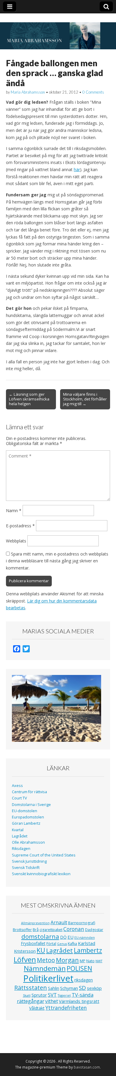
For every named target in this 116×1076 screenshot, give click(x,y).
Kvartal (17, 829)
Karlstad (86, 943)
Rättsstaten (30, 988)
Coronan (73, 929)
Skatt (27, 995)
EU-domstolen (24, 810)
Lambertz (88, 950)
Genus (62, 944)
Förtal (51, 943)
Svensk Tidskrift (26, 867)
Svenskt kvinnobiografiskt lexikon (41, 873)
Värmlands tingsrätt (79, 1001)
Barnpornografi (81, 922)
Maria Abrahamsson (28, 92)
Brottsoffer (22, 929)
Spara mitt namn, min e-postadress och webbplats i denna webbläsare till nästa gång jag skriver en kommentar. (57, 561)
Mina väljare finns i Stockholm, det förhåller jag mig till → (85, 399)
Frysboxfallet (33, 943)
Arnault (59, 922)
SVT (52, 994)
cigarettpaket (51, 929)
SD (82, 987)
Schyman (69, 988)
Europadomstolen (28, 817)
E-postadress (20, 525)
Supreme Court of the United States (44, 855)
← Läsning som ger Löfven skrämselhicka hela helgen (29, 399)
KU (41, 950)
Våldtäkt (37, 1008)
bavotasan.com (87, 1067)
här (77, 169)
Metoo (46, 960)
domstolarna (40, 936)
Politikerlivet (48, 978)
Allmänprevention (35, 923)
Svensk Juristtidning (29, 861)
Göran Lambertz (26, 823)
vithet (51, 1001)
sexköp (94, 988)
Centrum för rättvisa (29, 791)
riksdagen (83, 980)
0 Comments (93, 92)
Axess (17, 785)
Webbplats (16, 541)
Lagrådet (19, 836)
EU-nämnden (84, 937)
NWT (98, 961)
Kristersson (25, 951)
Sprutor (39, 995)
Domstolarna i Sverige (31, 804)
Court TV (19, 798)
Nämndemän (45, 968)
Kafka (72, 943)
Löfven (25, 959)
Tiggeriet (64, 995)
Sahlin (53, 988)
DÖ (63, 937)
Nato (90, 960)
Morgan (67, 960)
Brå (36, 929)
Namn (13, 510)
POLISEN (79, 968)
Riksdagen (21, 848)
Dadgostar (94, 929)
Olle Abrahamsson (28, 842)
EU (70, 937)
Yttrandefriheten (66, 1007)
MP (82, 960)
